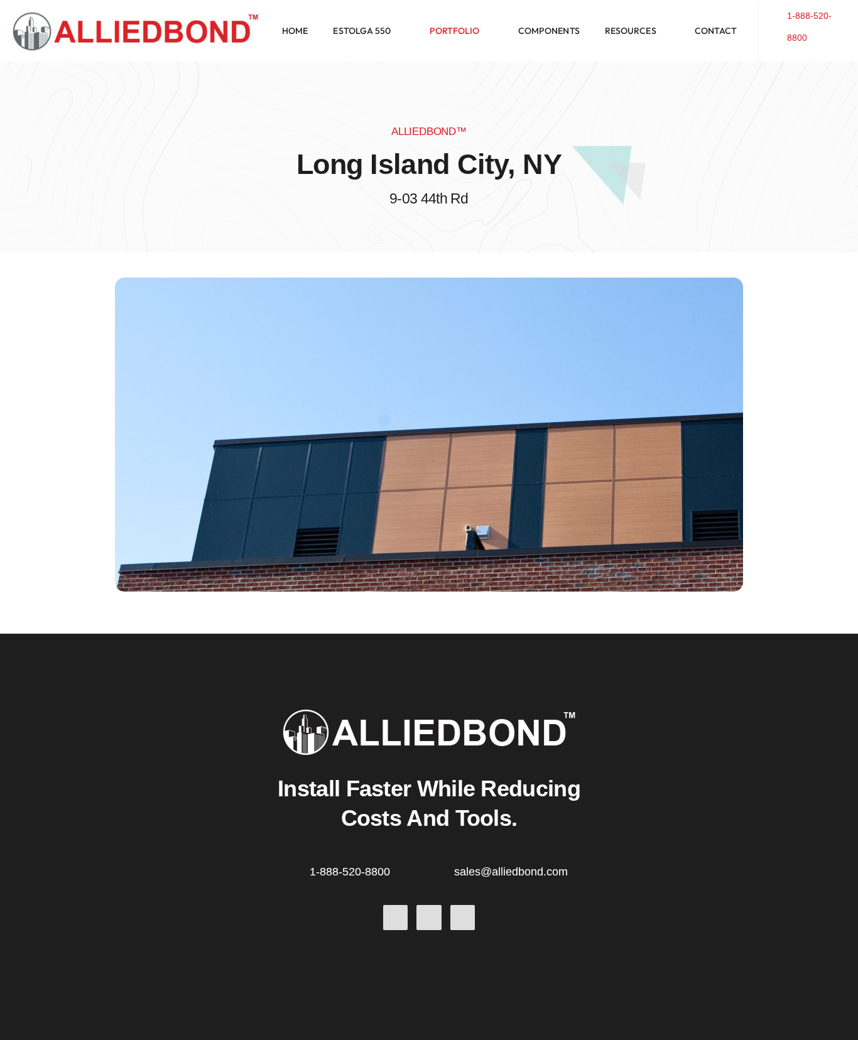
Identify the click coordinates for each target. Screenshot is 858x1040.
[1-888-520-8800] (779, 25)
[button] (368, 31)
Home (295, 30)
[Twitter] (429, 917)
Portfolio (455, 30)
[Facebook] (395, 917)
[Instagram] (462, 917)
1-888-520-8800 (350, 871)
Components (549, 30)
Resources (630, 30)
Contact (716, 30)
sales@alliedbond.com (511, 871)
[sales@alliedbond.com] (444, 869)
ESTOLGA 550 (362, 30)
